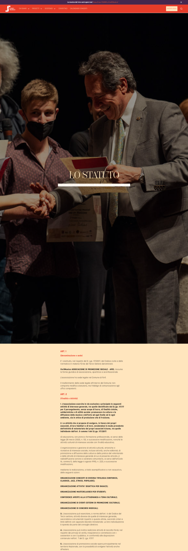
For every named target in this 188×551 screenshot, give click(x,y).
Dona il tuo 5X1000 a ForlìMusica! (105, 2)
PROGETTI (35, 9)
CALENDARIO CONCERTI (78, 9)
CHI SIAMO (23, 9)
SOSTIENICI (49, 9)
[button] (24, 9)
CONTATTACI (63, 9)
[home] (10, 9)
